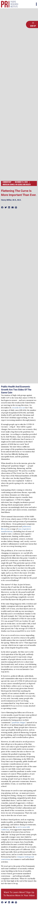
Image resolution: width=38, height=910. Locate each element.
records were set (18, 408)
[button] (28, 4)
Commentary (7, 182)
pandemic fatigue (18, 723)
